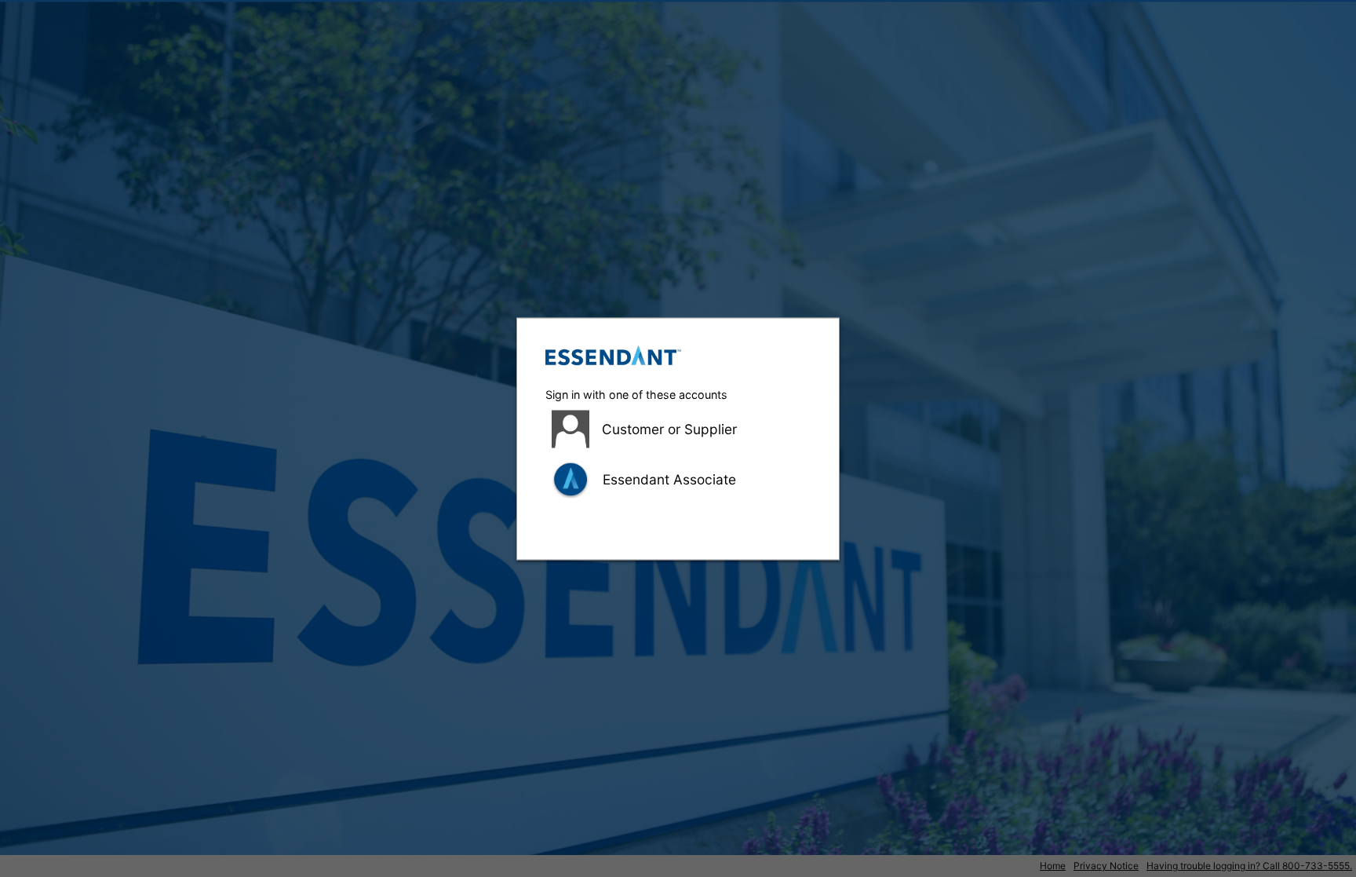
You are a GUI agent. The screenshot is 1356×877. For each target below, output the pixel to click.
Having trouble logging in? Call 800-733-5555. (1249, 866)
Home (1053, 866)
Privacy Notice (1106, 866)
